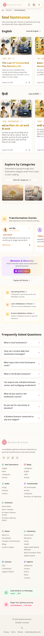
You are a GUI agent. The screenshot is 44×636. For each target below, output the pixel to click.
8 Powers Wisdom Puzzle (9, 513)
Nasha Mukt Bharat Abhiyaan (31, 548)
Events (26, 572)
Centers (27, 568)
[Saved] (29, 4)
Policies (20, 632)
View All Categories (20, 180)
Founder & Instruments (11, 541)
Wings (4, 544)
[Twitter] (8, 458)
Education (28, 538)
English (4, 468)
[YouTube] (17, 458)
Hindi (4, 471)
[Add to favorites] (26, 82)
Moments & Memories (32, 496)
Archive (4, 477)
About (7, 531)
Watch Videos (23, 271)
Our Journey (6, 538)
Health (26, 544)
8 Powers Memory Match (9, 519)
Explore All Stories (21, 280)
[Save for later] (29, 82)
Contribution (6, 568)
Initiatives (31, 531)
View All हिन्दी (34, 94)
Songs (4, 487)
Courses (27, 578)
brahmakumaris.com (33, 632)
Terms (13, 632)
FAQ (3, 565)
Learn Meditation (16, 605)
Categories (6, 474)
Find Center (28, 605)
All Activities (6, 506)
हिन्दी (19, 594)
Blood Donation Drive (32, 552)
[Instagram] (13, 458)
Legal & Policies (8, 572)
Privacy (6, 632)
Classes (5, 493)
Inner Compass (7, 509)
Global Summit (29, 556)
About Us (5, 535)
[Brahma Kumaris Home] (12, 5)
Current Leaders (8, 547)
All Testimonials (30, 487)
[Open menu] (39, 4)
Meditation (28, 565)
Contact (8, 562)
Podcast (5, 490)
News (26, 575)
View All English (32, 31)
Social (26, 541)
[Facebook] (4, 458)
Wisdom (9, 10)
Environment (29, 535)
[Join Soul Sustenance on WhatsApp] (34, 4)
